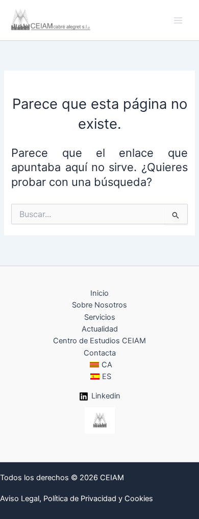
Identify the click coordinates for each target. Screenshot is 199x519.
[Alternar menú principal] (178, 20)
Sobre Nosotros (99, 305)
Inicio (99, 293)
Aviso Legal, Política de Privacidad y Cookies (76, 498)
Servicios (99, 317)
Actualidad (100, 329)
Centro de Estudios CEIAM (99, 341)
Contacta (100, 353)
